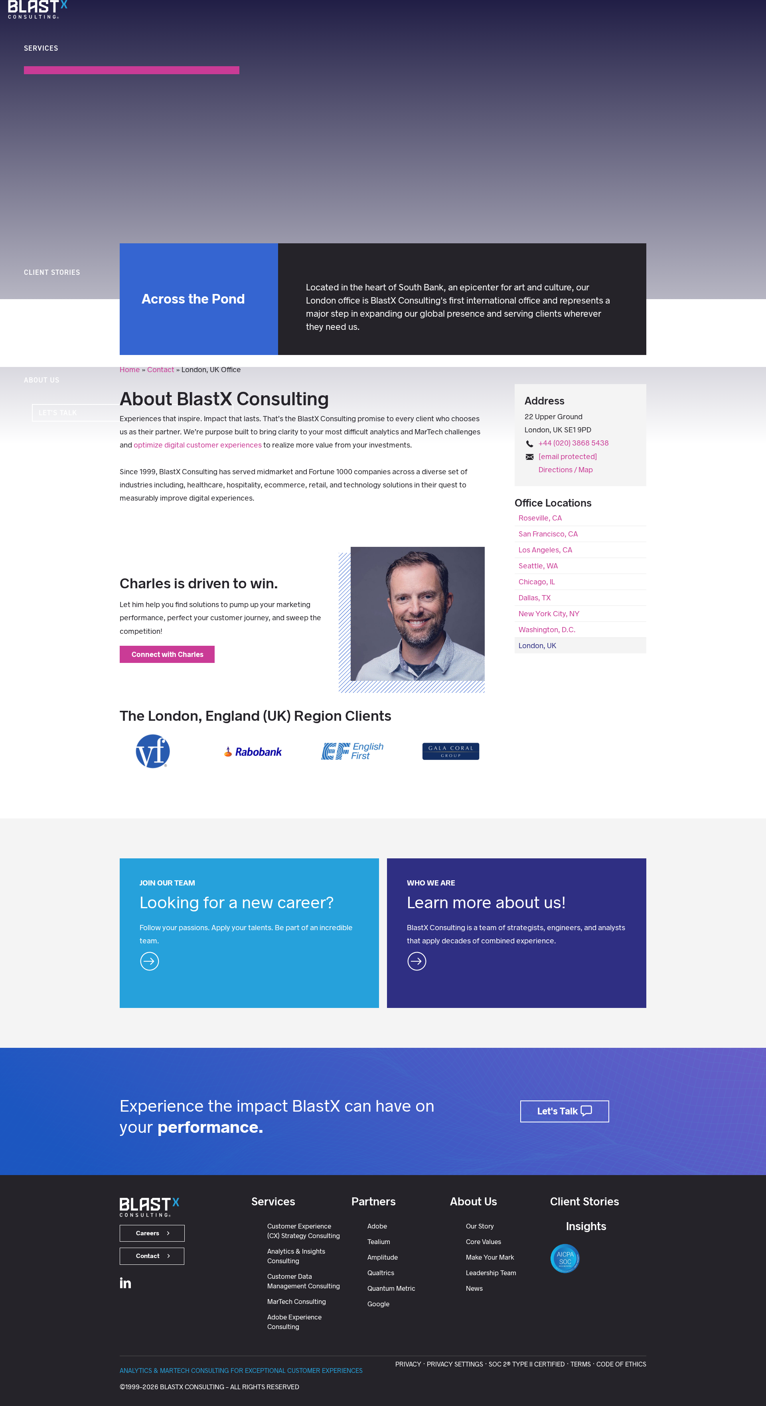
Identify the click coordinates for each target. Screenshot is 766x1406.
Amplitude (382, 1257)
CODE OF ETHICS (621, 1364)
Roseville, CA (540, 518)
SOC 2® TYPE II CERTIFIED (527, 1364)
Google (378, 1304)
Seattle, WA (538, 566)
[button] (9, 367)
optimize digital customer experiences (198, 445)
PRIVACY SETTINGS (455, 1364)
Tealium (378, 1241)
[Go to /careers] (249, 933)
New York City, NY (549, 614)
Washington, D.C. (547, 630)
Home (130, 370)
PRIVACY (408, 1364)
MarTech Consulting (296, 1301)
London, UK (538, 646)
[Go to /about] (516, 933)
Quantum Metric (391, 1288)
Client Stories (584, 1201)
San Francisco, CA (548, 534)
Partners (373, 1201)
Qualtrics (380, 1272)
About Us (473, 1201)
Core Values (483, 1241)
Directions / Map (566, 470)
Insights (586, 1226)
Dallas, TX (535, 598)
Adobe (377, 1226)
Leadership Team (491, 1272)
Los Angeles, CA (546, 550)
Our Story (480, 1226)
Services (273, 1201)
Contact (160, 370)
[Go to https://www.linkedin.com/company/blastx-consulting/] (126, 1284)
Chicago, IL (537, 582)
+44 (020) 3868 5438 (574, 443)
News (474, 1288)
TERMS (581, 1364)
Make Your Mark (490, 1257)
